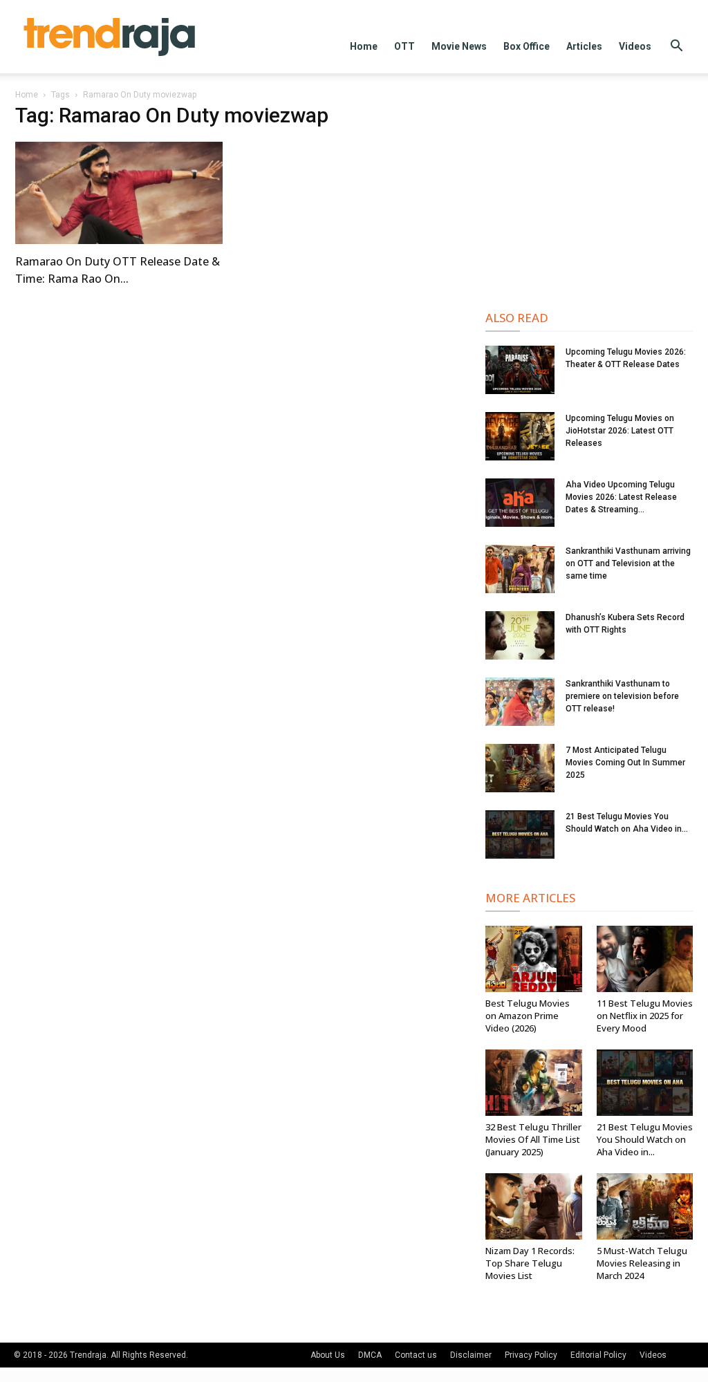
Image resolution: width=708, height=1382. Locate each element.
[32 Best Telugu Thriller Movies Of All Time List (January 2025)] (533, 1082)
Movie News (459, 46)
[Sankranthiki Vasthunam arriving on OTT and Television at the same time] (520, 569)
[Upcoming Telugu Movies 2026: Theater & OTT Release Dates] (520, 370)
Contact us (416, 1355)
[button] (676, 47)
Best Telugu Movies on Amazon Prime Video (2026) (527, 1015)
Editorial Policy (598, 1355)
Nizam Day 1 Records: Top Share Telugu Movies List (530, 1263)
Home (364, 46)
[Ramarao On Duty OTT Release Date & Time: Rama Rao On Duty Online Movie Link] (119, 193)
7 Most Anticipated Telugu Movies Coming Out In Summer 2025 (625, 762)
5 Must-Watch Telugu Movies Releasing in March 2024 (642, 1263)
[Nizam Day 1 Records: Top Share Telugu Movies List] (533, 1206)
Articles (584, 46)
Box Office (526, 46)
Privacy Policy (531, 1355)
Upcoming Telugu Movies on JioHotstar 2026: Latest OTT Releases (620, 430)
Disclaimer (471, 1355)
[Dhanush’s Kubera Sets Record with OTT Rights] (520, 635)
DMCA (370, 1355)
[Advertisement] (589, 195)
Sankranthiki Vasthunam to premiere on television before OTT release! (622, 696)
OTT (404, 46)
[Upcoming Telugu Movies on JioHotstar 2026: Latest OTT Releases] (520, 436)
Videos (635, 46)
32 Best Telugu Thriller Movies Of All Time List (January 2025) (533, 1139)
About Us (327, 1355)
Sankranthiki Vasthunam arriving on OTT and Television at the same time (628, 563)
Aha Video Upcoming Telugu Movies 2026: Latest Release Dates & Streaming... (621, 497)
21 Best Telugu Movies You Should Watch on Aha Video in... (645, 1139)
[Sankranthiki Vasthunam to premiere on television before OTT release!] (520, 702)
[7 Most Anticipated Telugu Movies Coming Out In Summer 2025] (520, 768)
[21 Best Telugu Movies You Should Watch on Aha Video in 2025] (520, 834)
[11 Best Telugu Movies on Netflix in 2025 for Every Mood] (645, 959)
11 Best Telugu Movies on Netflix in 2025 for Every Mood (645, 1015)
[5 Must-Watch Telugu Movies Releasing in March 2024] (645, 1206)
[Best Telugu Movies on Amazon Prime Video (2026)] (533, 959)
